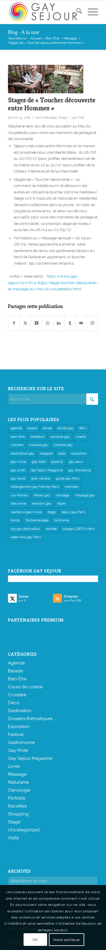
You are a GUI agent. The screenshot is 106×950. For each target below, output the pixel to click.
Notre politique (66, 940)
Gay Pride (18, 750)
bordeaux (37, 437)
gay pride (18, 470)
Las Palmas (19, 495)
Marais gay (42, 495)
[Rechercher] (76, 12)
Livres (14, 766)
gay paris (76, 462)
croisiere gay (38, 445)
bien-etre (18, 437)
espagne (46, 453)
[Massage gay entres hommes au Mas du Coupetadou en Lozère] (45, 79)
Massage (50, 117)
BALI (82, 428)
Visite (13, 837)
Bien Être (17, 679)
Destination (20, 710)
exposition (79, 453)
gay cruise (18, 462)
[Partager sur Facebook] (13, 323)
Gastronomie (21, 742)
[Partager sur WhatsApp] (47, 323)
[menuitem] (76, 12)
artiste (47, 428)
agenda (16, 428)
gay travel (18, 478)
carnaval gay (60, 437)
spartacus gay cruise (26, 512)
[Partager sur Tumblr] (69, 323)
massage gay (85, 495)
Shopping (18, 814)
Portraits (16, 798)
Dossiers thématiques (30, 718)
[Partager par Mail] (81, 323)
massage (62, 495)
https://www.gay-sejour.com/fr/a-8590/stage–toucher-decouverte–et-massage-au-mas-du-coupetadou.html (53, 282)
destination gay (22, 453)
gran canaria (40, 478)
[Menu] (90, 12)
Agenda (16, 663)
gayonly (57, 462)
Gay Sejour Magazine (47, 470)
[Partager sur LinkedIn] (58, 323)
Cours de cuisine (25, 686)
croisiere (17, 445)
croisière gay (63, 445)
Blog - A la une (23, 32)
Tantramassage (37, 520)
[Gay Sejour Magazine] (44, 12)
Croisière (17, 694)
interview (71, 487)
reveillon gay (41, 503)
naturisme (18, 503)
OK (35, 940)
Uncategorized (23, 830)
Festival (16, 734)
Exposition (19, 726)
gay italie (39, 462)
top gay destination (25, 529)
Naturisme (18, 782)
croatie (80, 437)
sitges (61, 503)
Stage (63, 117)
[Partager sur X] (25, 323)
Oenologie (19, 790)
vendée (51, 529)
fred (81, 117)
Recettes (17, 806)
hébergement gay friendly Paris (35, 487)
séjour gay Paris (73, 512)
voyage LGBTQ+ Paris (78, 529)
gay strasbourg (79, 470)
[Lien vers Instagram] (92, 323)
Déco (13, 702)
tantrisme (61, 520)
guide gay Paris (68, 478)
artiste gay (66, 428)
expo (62, 453)
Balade (15, 671)
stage (51, 512)
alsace (32, 428)
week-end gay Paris (26, 537)
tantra (15, 520)
